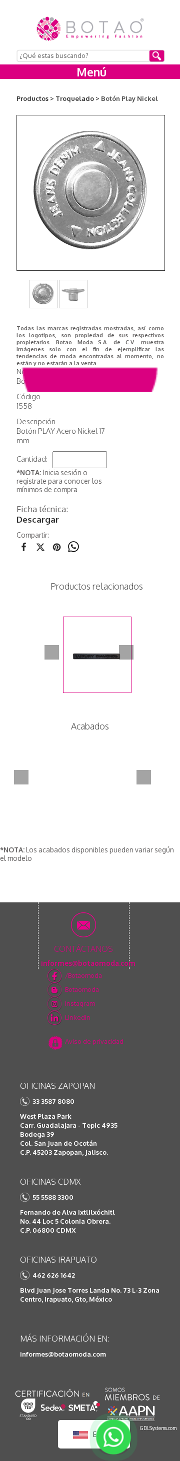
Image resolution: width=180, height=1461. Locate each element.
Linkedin (77, 1017)
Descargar (37, 519)
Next (126, 652)
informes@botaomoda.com (63, 1354)
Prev (51, 652)
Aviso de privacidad (94, 1041)
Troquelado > (78, 98)
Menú (91, 71)
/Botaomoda (83, 975)
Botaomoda (82, 989)
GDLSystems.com (158, 1428)
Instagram (80, 1003)
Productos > (35, 98)
